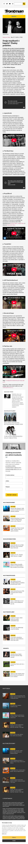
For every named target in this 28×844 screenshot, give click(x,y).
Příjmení (8, 487)
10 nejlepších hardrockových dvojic (14, 380)
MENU (14, 16)
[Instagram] (12, 4)
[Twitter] (7, 4)
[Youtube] (9, 4)
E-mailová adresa (10, 475)
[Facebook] (4, 4)
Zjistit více (4, 833)
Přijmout (14, 837)
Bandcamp (15, 404)
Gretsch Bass (14, 223)
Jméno (7, 481)
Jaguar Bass (21, 223)
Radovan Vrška (6, 37)
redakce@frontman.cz (8, 387)
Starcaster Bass (11, 225)
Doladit (13, 840)
